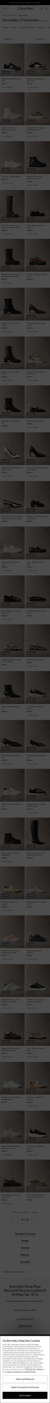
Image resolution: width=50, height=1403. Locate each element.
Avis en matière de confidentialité (21, 1372)
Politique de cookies (33, 1369)
